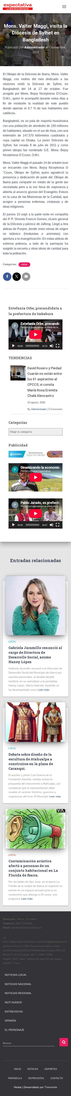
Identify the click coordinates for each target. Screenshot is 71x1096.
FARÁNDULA (15, 1078)
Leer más (43, 689)
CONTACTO (56, 1078)
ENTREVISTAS (36, 1078)
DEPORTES (50, 1069)
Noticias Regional (18, 993)
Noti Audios (13, 1002)
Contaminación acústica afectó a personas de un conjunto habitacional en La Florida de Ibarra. (33, 868)
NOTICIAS (32, 1069)
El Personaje (14, 1029)
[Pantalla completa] (57, 346)
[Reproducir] (13, 346)
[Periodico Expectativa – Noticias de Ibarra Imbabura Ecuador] (19, 6)
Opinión (10, 1020)
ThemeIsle (50, 1087)
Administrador (38, 409)
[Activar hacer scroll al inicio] (63, 1088)
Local (24, 264)
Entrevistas (14, 1011)
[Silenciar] (51, 346)
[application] (35, 334)
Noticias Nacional (18, 984)
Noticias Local (16, 974)
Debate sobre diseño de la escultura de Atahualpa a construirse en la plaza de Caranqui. (31, 761)
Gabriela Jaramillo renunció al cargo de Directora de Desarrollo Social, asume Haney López (35, 654)
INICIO (17, 1069)
